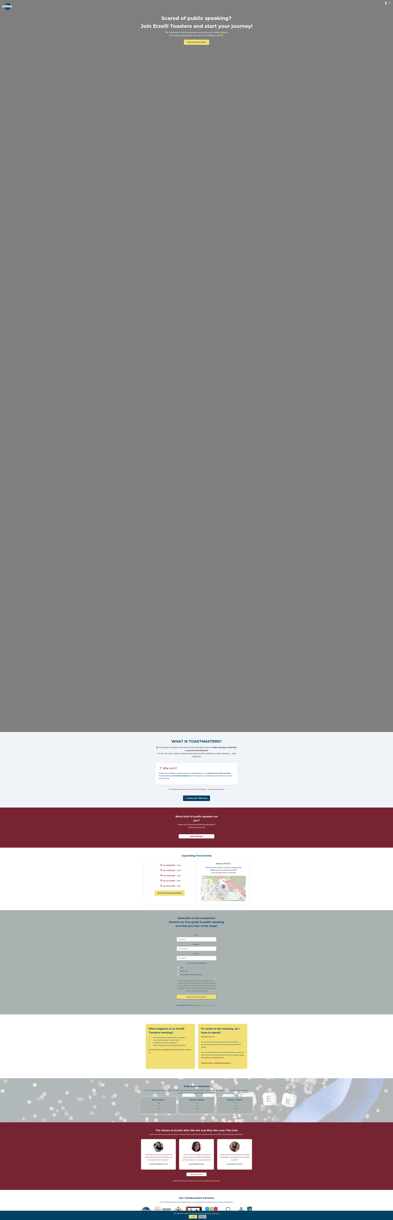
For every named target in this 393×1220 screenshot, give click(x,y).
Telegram (212, 1005)
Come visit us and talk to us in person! (206, 1181)
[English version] (389, 3)
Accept (193, 1216)
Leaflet (225, 900)
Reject (202, 1216)
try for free (164, 1049)
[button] (223, 886)
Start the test (196, 836)
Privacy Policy (203, 988)
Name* (196, 935)
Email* (196, 954)
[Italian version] (385, 3)
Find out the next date (196, 42)
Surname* (196, 944)
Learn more (215, 1213)
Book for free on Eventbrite (169, 893)
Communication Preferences (196, 963)
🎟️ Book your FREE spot (196, 798)
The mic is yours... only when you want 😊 (216, 1063)
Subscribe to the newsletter (196, 997)
